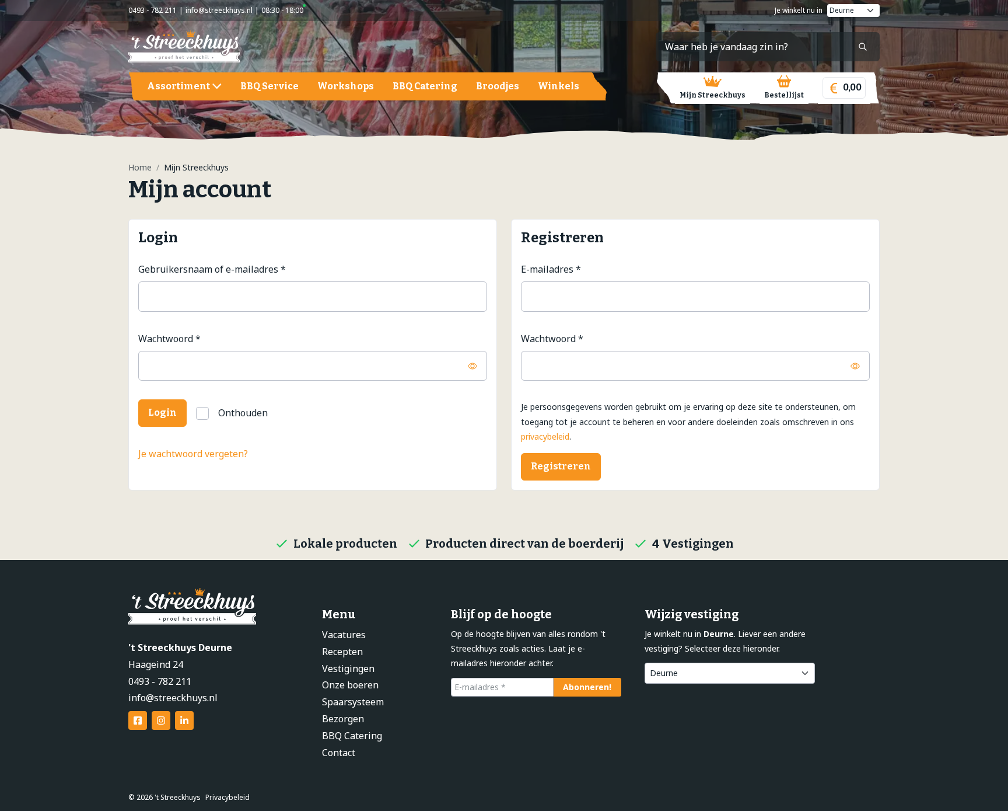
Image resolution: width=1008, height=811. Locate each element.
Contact (338, 752)
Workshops (345, 86)
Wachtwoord (169, 338)
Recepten (342, 651)
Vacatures (344, 634)
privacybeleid (545, 436)
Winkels (558, 86)
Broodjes (497, 86)
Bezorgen (343, 718)
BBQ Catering (425, 86)
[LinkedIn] (184, 720)
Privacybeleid (227, 797)
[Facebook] (137, 720)
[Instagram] (161, 720)
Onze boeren (350, 684)
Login (162, 412)
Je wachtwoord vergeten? (193, 453)
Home (140, 167)
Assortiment (178, 86)
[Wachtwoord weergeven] (472, 366)
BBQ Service (269, 86)
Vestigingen (348, 668)
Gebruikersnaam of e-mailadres (212, 269)
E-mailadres (551, 269)
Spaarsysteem (353, 701)
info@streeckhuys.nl (219, 10)
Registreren (561, 466)
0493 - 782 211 (152, 10)
